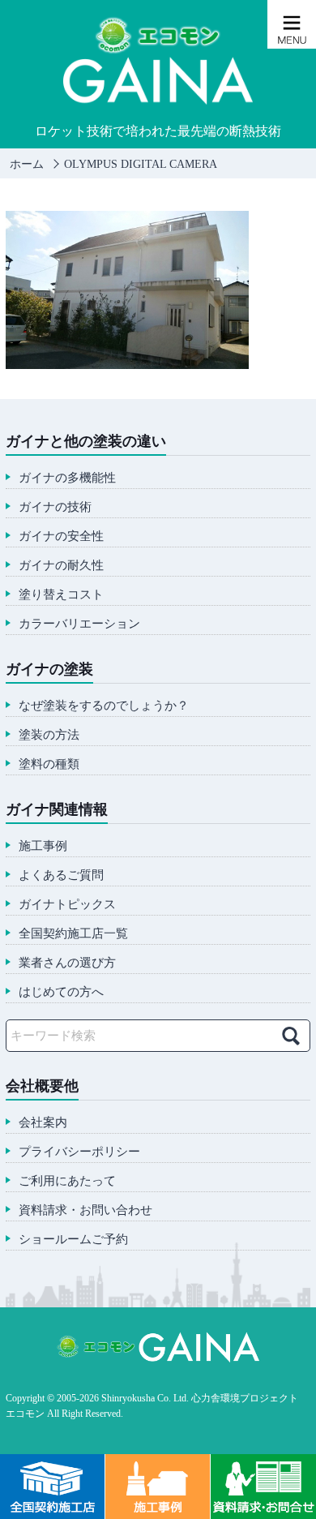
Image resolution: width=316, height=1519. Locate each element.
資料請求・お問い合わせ (85, 1210)
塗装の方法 (49, 735)
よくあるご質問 (61, 875)
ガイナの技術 (55, 507)
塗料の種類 (49, 764)
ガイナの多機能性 (67, 478)
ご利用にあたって (67, 1181)
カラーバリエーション (79, 624)
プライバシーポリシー (79, 1152)
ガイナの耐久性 (61, 566)
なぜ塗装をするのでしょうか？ (104, 706)
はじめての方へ (61, 992)
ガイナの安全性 (61, 536)
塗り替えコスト (61, 595)
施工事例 (43, 846)
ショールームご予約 (73, 1240)
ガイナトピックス (67, 905)
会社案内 (43, 1123)
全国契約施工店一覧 (73, 934)
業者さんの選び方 (67, 963)
